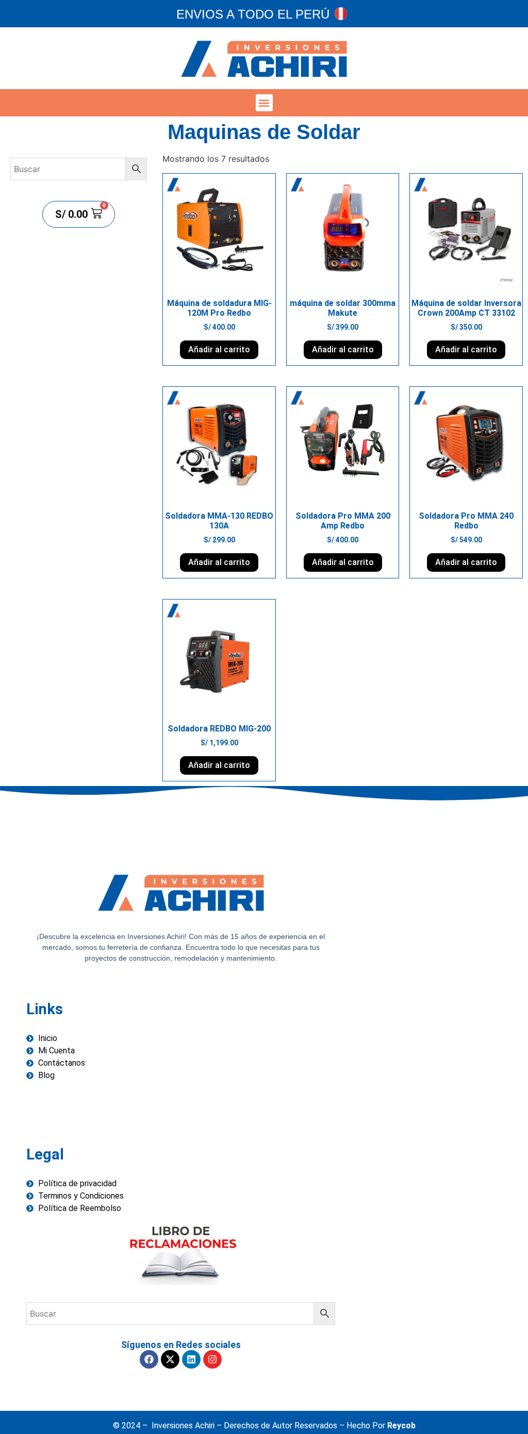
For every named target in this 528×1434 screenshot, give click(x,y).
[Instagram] (212, 1359)
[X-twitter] (170, 1359)
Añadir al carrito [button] (219, 349)
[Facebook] (149, 1359)
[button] (264, 102)
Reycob (401, 1425)
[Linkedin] (191, 1359)
